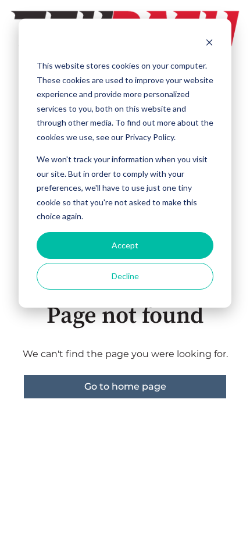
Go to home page (125, 386)
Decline (125, 276)
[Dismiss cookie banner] (209, 44)
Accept (125, 245)
